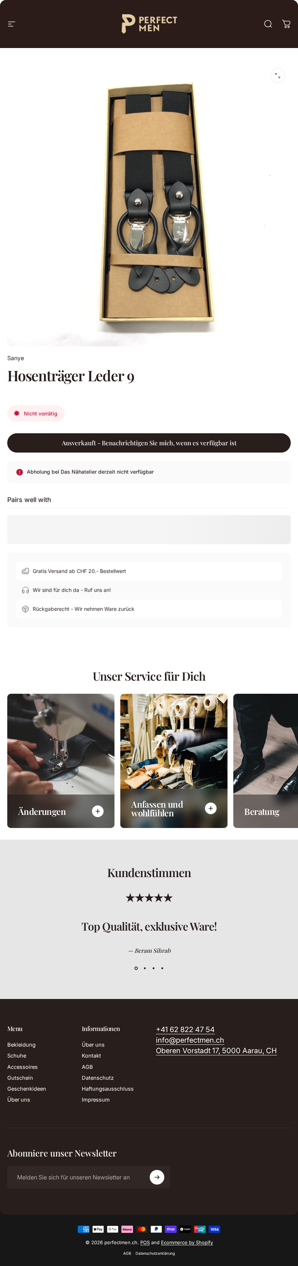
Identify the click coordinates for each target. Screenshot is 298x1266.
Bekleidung (21, 1045)
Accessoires (22, 1067)
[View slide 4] (162, 968)
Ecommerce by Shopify (187, 1242)
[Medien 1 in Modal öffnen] (277, 75)
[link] (216, 1050)
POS (145, 1242)
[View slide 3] (153, 968)
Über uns (18, 1099)
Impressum (96, 1099)
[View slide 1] (136, 968)
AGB (87, 1067)
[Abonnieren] (157, 1177)
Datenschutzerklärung (155, 1253)
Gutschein (20, 1078)
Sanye (15, 358)
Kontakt (91, 1055)
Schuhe (16, 1055)
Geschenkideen (26, 1089)
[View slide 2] (144, 968)
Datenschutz (98, 1078)
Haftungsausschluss (108, 1089)
